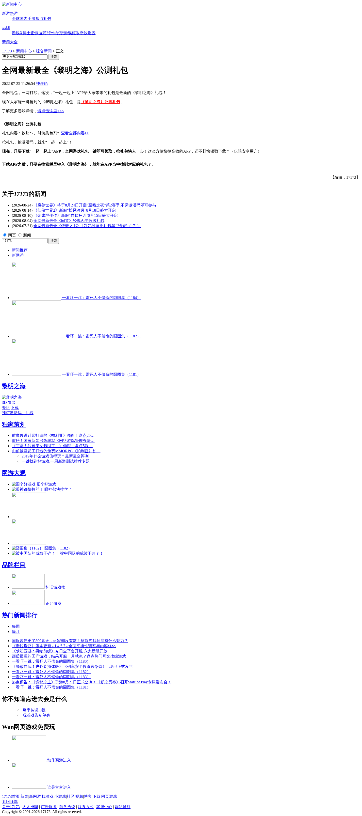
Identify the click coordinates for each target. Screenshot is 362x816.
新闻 (27, 235)
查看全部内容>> (75, 133)
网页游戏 (109, 796)
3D (4, 402)
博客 (88, 796)
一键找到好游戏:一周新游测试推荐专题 (56, 461)
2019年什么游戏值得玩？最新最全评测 (55, 456)
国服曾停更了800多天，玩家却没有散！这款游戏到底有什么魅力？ (70, 641)
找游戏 (47, 796)
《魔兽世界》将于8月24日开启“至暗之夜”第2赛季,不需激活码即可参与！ (96, 205)
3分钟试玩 (55, 33)
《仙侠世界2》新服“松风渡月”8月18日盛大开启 (74, 210)
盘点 (39, 18)
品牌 (6, 28)
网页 (12, 235)
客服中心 (104, 807)
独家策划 (14, 424)
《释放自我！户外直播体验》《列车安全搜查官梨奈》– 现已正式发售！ (74, 666)
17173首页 (11, 796)
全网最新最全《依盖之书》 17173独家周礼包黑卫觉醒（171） (87, 226)
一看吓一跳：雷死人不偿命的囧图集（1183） (51, 677)
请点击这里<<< (50, 111)
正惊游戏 (38, 33)
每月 (16, 631)
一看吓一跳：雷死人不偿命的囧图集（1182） (51, 672)
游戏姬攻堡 (74, 33)
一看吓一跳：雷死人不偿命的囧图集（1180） (51, 661)
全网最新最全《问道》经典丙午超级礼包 (68, 221)
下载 (15, 408)
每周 (16, 626)
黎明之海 (14, 386)
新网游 (18, 255)
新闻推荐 (20, 250)
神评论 (42, 83)
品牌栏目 (14, 565)
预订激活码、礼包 (17, 413)
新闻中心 (24, 51)
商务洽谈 (67, 807)
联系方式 (86, 807)
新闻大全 (10, 42)
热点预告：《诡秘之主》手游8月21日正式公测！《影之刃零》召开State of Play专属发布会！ (91, 682)
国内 (24, 18)
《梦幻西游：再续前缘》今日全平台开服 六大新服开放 (59, 651)
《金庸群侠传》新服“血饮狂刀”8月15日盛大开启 (75, 215)
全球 (16, 18)
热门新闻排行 (19, 615)
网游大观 (14, 473)
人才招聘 (30, 807)
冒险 (12, 402)
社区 (71, 796)
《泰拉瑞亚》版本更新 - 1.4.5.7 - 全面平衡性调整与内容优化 (64, 646)
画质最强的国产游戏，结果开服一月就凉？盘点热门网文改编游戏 (69, 656)
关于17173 (11, 807)
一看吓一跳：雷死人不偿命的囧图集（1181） (51, 687)
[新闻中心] (12, 4)
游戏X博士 (21, 33)
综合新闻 (44, 51)
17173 (7, 51)
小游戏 (60, 796)
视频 (79, 796)
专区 (6, 408)
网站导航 (123, 807)
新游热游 (10, 13)
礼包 (47, 18)
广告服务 (49, 807)
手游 (31, 18)
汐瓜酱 (90, 33)
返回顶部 (10, 802)
